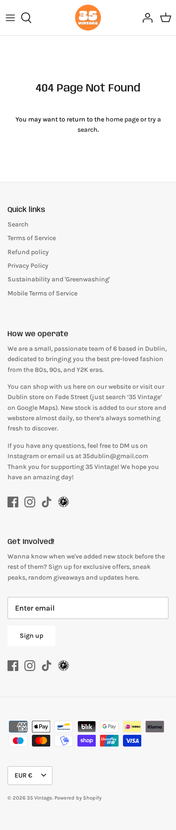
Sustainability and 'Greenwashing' (59, 279)
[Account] (145, 18)
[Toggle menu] (10, 18)
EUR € (23, 775)
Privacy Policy (28, 266)
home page (122, 119)
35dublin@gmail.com (115, 456)
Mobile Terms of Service (42, 293)
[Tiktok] (46, 502)
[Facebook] (13, 502)
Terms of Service (32, 238)
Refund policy (28, 252)
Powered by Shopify (77, 798)
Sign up (31, 636)
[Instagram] (29, 502)
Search (18, 224)
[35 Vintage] (88, 17)
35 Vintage (39, 798)
